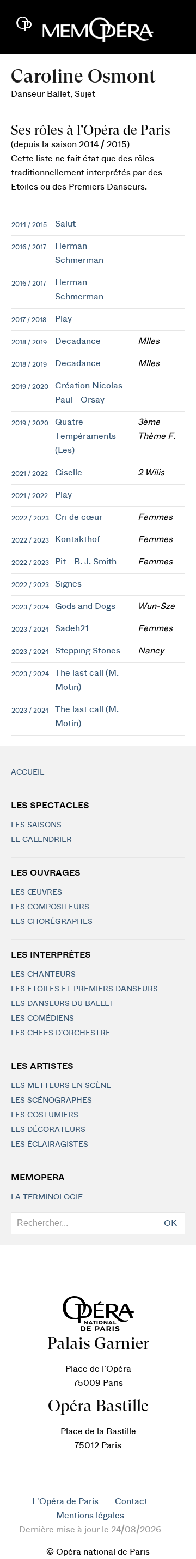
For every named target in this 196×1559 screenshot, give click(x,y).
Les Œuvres (36, 892)
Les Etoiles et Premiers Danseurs (84, 989)
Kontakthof (77, 539)
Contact (131, 1501)
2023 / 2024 (30, 607)
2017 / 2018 (28, 320)
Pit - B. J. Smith (86, 561)
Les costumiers (44, 1115)
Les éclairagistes (49, 1144)
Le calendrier (41, 840)
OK (170, 1223)
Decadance (78, 341)
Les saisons (36, 825)
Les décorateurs (48, 1130)
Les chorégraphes (52, 922)
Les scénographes (51, 1100)
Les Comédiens (42, 1018)
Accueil (27, 772)
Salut (65, 223)
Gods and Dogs (85, 606)
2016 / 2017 (28, 247)
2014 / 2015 (29, 225)
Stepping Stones (87, 650)
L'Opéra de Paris (65, 1501)
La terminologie (47, 1197)
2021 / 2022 (29, 473)
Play (63, 319)
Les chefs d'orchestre (61, 1033)
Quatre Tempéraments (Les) (85, 436)
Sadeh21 (72, 628)
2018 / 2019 (29, 342)
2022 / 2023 (30, 518)
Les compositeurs (50, 907)
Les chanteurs (43, 974)
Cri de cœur (78, 517)
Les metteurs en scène (61, 1086)
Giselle (68, 472)
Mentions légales (90, 1515)
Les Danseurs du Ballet (62, 1004)
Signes (68, 584)
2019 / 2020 (29, 387)
